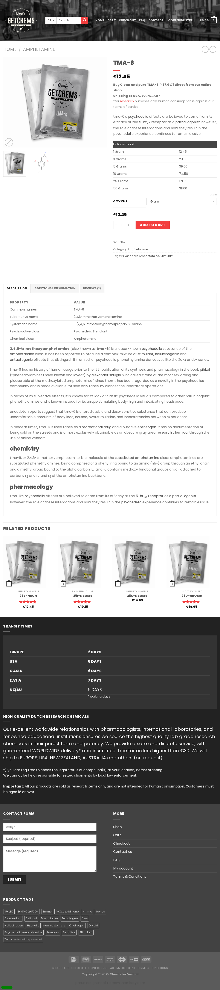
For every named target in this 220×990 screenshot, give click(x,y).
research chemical (172, 432)
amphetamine (22, 354)
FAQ (142, 20)
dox (194, 359)
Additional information (55, 288)
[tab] (17, 288)
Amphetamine (39, 49)
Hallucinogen (14, 925)
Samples (52, 932)
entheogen (147, 427)
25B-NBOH (28, 596)
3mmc (47, 911)
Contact (156, 20)
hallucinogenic (167, 354)
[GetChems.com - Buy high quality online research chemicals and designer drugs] (21, 20)
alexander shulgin (106, 375)
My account (123, 868)
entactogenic (21, 359)
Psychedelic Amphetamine (140, 256)
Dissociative (49, 918)
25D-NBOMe (192, 596)
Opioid (93, 925)
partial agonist (187, 122)
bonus (100, 911)
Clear (213, 194)
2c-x (182, 359)
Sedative (69, 932)
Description (17, 288)
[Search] (84, 20)
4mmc (87, 911)
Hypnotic (33, 925)
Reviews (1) (92, 288)
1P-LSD (9, 911)
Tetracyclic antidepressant (23, 939)
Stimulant (166, 256)
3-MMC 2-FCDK (27, 911)
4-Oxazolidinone (67, 911)
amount (120, 200)
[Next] (99, 102)
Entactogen (70, 918)
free (85, 918)
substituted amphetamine (137, 457)
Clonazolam (13, 918)
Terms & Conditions (129, 876)
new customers (54, 925)
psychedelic (138, 116)
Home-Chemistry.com (126, 982)
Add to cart (152, 224)
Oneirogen (76, 925)
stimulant (145, 354)
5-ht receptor (153, 122)
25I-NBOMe (82, 596)
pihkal (205, 369)
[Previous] (11, 102)
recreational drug (96, 427)
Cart (111, 20)
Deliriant (31, 918)
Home (99, 20)
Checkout (127, 20)
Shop (117, 826)
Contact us (122, 851)
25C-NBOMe (137, 596)
